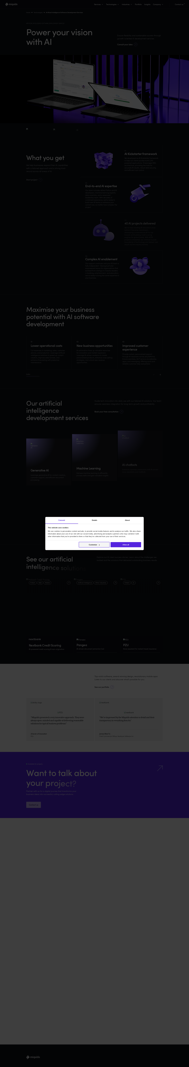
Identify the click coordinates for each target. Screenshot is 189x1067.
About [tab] (127, 520)
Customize (93, 545)
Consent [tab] (61, 520)
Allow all (125, 545)
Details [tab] (94, 520)
